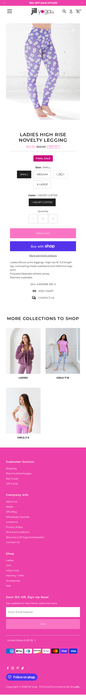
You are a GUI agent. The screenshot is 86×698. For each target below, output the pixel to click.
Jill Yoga (32, 686)
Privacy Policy (14, 527)
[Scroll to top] (78, 687)
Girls (8, 565)
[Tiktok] (22, 668)
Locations (12, 521)
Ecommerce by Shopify (65, 686)
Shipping (11, 468)
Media (9, 506)
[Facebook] (8, 668)
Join (43, 623)
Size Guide (12, 478)
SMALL (24, 174)
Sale (8, 585)
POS (41, 686)
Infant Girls (12, 570)
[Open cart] (78, 11)
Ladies (10, 560)
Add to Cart (43, 233)
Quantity (43, 211)
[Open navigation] (9, 11)
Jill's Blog (11, 511)
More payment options (43, 255)
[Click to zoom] (73, 29)
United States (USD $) (20, 640)
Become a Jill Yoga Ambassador (25, 537)
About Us (11, 501)
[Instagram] (12, 668)
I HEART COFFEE (42, 202)
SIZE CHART (46, 290)
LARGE (62, 175)
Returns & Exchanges (18, 473)
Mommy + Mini (15, 575)
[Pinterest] (18, 668)
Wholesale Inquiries (17, 516)
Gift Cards (12, 483)
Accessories (13, 580)
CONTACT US (46, 297)
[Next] (73, 71)
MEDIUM (42, 174)
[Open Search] (64, 11)
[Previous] (12, 71)
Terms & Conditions (17, 532)
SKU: (33, 284)
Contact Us (13, 542)
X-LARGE (42, 184)
